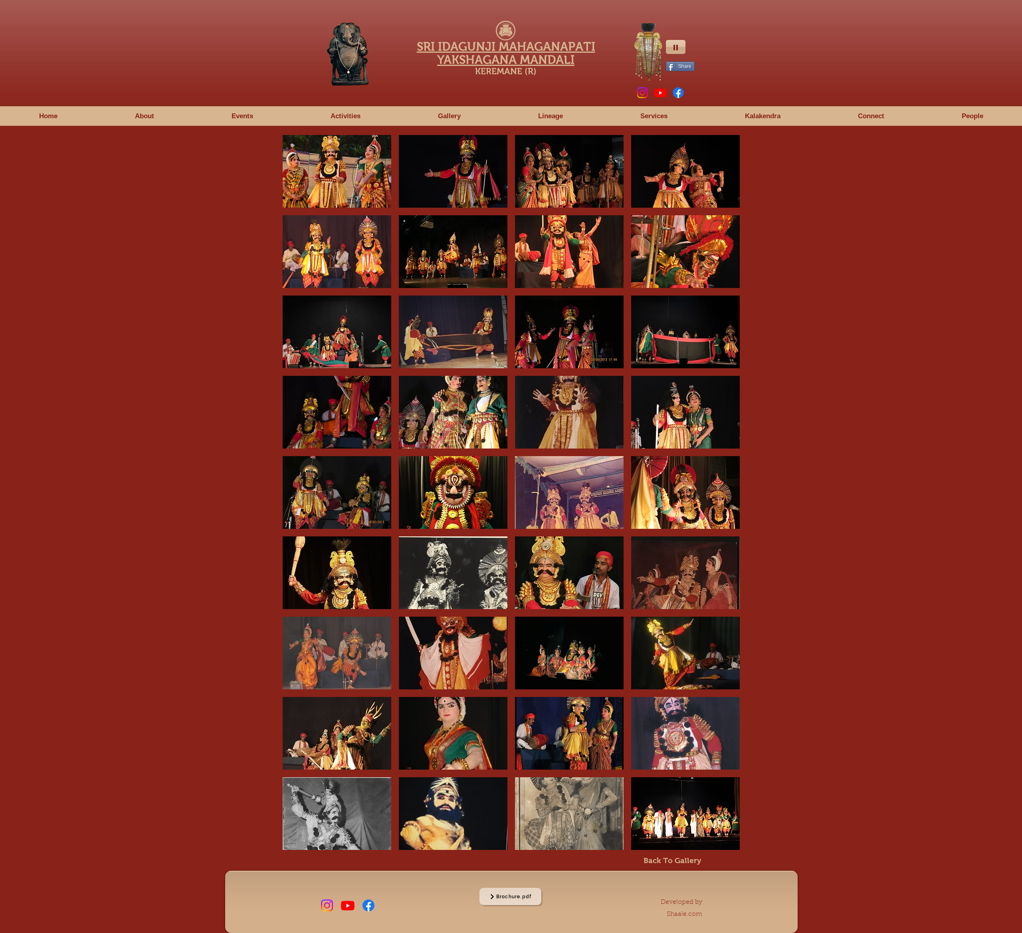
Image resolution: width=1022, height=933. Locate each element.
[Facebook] (678, 92)
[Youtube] (660, 92)
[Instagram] (642, 92)
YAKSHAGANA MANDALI (505, 59)
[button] (242, 116)
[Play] (675, 47)
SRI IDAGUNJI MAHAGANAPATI (506, 46)
